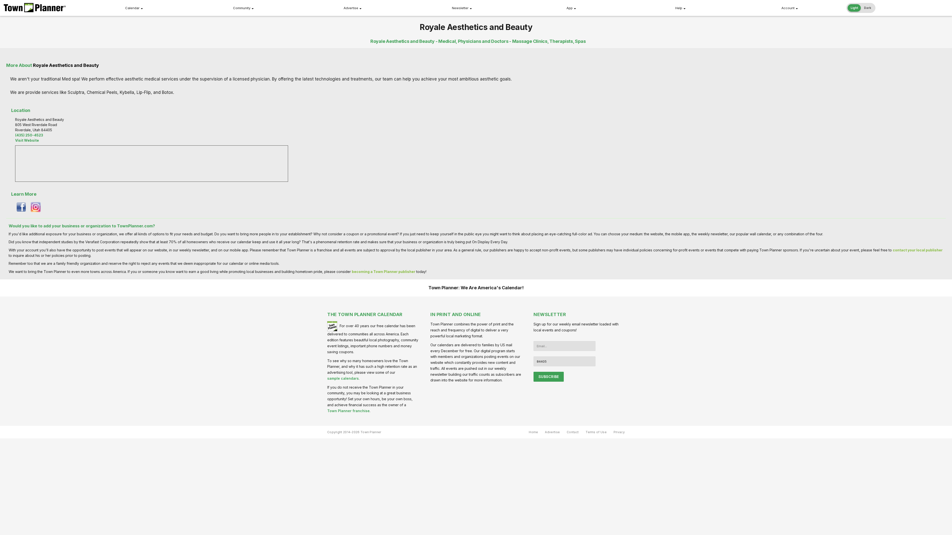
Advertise (351, 8)
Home (533, 432)
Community (241, 8)
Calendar (132, 8)
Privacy (619, 432)
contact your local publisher (918, 250)
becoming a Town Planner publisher (383, 271)
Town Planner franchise (348, 411)
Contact (573, 432)
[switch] (861, 8)
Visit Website (27, 140)
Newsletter (460, 8)
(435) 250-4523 (29, 135)
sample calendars (343, 378)
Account (788, 8)
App (569, 8)
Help (678, 8)
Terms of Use (596, 432)
